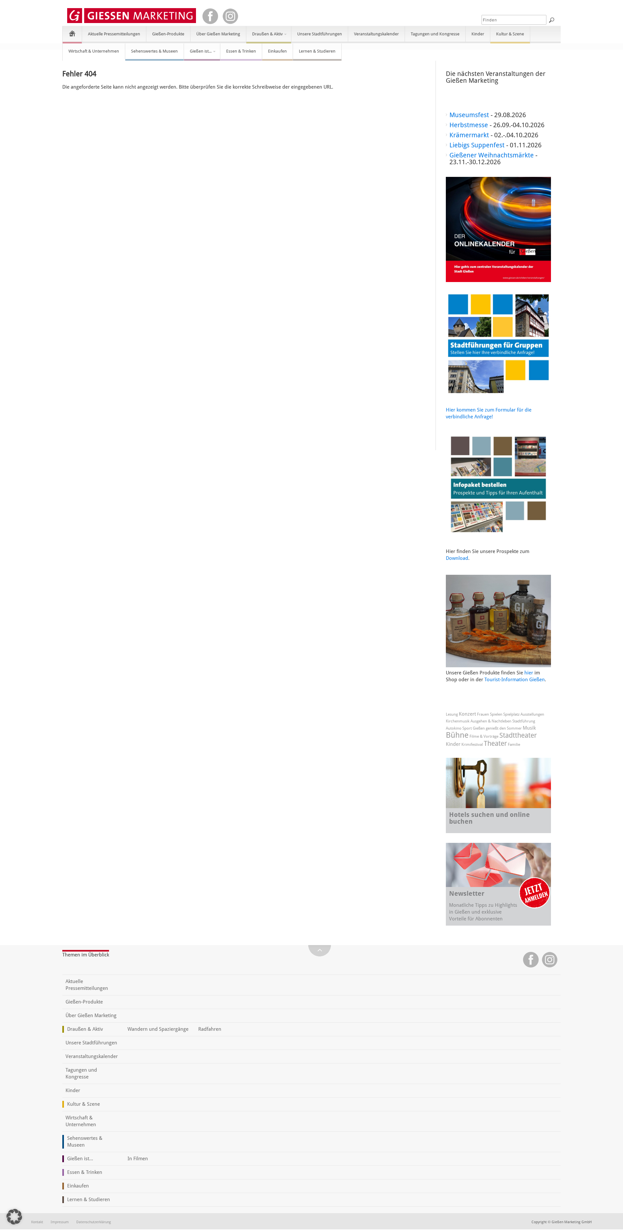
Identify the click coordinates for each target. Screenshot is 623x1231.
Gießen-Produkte (168, 33)
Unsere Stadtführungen (319, 33)
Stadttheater (518, 735)
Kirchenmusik (458, 721)
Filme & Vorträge (484, 736)
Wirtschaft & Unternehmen (93, 51)
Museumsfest (469, 115)
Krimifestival (472, 744)
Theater (495, 743)
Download (457, 558)
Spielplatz (511, 714)
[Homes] (72, 33)
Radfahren (209, 1029)
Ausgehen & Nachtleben (490, 721)
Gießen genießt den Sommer (497, 728)
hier (528, 673)
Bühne (457, 735)
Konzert (467, 714)
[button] (14, 1216)
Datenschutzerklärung (93, 1222)
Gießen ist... (198, 54)
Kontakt (37, 1222)
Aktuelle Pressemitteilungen (114, 33)
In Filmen (138, 1159)
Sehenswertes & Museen (154, 51)
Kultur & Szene (510, 33)
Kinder (477, 33)
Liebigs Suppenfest (477, 145)
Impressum (60, 1222)
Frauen (483, 714)
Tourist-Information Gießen (514, 680)
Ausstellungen (532, 714)
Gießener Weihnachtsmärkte (491, 155)
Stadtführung (523, 721)
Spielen (496, 714)
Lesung (452, 714)
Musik (529, 728)
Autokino (453, 728)
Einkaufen (277, 51)
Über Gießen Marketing (218, 33)
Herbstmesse (468, 125)
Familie (514, 744)
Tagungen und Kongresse (435, 33)
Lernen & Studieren (317, 51)
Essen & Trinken (241, 51)
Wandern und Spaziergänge (158, 1029)
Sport (467, 728)
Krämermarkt (469, 135)
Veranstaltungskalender (376, 33)
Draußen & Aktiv (264, 36)
